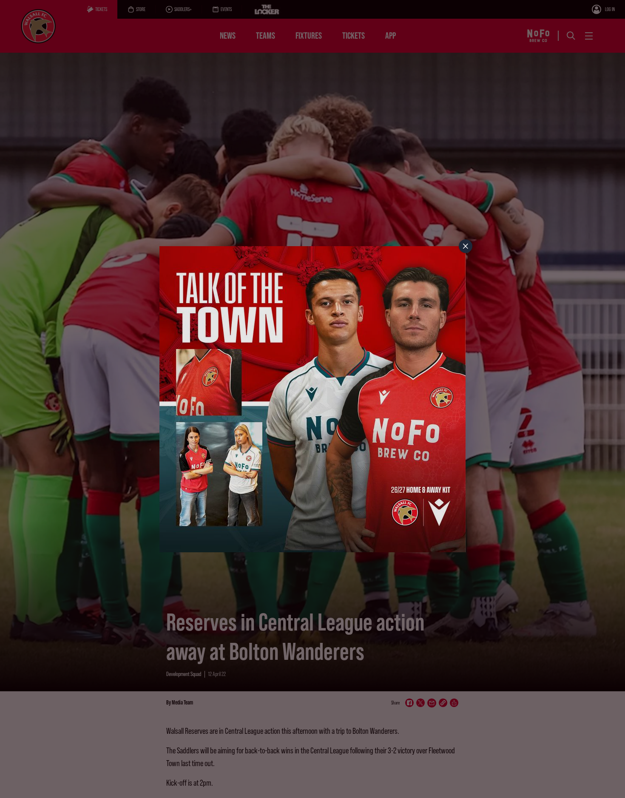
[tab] (465, 246)
